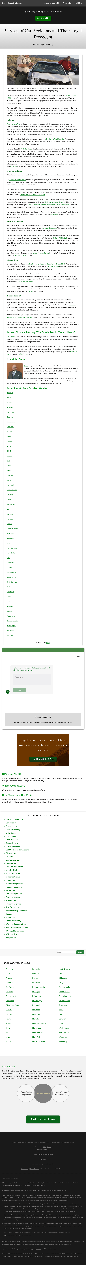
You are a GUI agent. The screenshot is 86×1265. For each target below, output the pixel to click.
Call (43, 759)
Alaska (9, 397)
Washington (11, 616)
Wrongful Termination (15, 931)
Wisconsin (10, 630)
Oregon (9, 567)
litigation (13, 166)
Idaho (9, 446)
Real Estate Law (12, 907)
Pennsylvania (11, 572)
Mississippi (11, 504)
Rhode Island (11, 577)
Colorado (10, 417)
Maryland (10, 485)
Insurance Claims (13, 877)
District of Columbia (14, 1005)
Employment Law (13, 860)
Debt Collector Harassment (17, 850)
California (10, 412)
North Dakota (11, 553)
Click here (55, 1244)
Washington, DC (12, 621)
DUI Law (9, 856)
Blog (48, 643)
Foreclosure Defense (14, 866)
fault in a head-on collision (54, 202)
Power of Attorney (13, 897)
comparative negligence (40, 253)
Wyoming (10, 635)
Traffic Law (10, 917)
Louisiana (10, 475)
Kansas (9, 465)
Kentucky (10, 470)
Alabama (10, 393)
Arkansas (10, 407)
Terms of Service (34, 1169)
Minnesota (10, 499)
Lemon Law (10, 880)
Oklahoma (10, 563)
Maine (9, 480)
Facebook (45, 1149)
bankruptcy (54, 214)
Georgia (9, 436)
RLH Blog (79, 3)
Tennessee (10, 592)
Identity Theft (12, 870)
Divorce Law (11, 853)
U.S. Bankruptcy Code (73, 1256)
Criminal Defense (13, 846)
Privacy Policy (47, 1147)
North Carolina (12, 548)
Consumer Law (12, 839)
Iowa (8, 461)
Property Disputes (13, 904)
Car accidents (11, 337)
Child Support (11, 836)
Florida (9, 431)
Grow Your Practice (49, 1164)
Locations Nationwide (51, 3)
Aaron (26, 366)
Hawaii (9, 441)
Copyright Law (12, 843)
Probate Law (11, 900)
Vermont (10, 606)
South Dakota (11, 587)
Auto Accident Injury (14, 819)
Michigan (10, 495)
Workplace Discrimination (17, 927)
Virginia (9, 611)
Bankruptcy (11, 823)
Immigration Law (13, 873)
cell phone (72, 305)
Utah (8, 601)
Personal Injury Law (14, 893)
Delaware (10, 427)
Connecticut (11, 422)
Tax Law (9, 914)
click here (38, 1249)
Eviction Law (11, 863)
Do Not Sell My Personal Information (43, 1154)
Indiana (9, 456)
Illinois (9, 451)
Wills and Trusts (12, 934)
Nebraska (10, 519)
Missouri (10, 509)
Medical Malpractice (14, 883)
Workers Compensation (16, 924)
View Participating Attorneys (58, 1190)
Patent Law (10, 890)
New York (10, 543)
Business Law (11, 826)
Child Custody (12, 833)
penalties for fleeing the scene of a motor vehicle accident (45, 264)
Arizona (9, 402)
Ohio (8, 558)
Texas (9, 596)
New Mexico (11, 538)
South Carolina (12, 582)
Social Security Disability (16, 910)
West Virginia (11, 626)
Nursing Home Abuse (14, 887)
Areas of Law (67, 3)
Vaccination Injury (13, 920)
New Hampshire (12, 529)
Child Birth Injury (13, 829)
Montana (10, 514)
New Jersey (11, 533)
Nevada (9, 524)
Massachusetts (12, 490)
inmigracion (11, 937)
